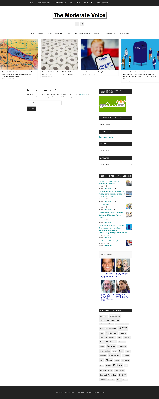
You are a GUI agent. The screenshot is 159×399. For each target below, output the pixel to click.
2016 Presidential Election (109, 320)
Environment (122, 342)
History (128, 351)
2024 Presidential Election (122, 324)
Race (126, 366)
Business (123, 333)
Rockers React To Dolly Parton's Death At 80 (122, 275)
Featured (111, 346)
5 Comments (108, 188)
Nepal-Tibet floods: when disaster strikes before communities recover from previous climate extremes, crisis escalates (18, 74)
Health (120, 351)
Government (122, 346)
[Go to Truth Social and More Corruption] (100, 54)
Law (101, 360)
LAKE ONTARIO (104, 204)
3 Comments (108, 201)
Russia (110, 370)
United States (111, 379)
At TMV (122, 328)
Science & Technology (108, 375)
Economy (104, 341)
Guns (114, 351)
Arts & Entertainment (108, 329)
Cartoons (103, 337)
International (115, 355)
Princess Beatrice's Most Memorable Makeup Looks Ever (122, 296)
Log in (103, 392)
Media (109, 360)
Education (113, 342)
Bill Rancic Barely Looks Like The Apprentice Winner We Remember (107, 276)
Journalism (126, 355)
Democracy (127, 337)
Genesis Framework (87, 392)
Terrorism (103, 380)
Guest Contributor (105, 351)
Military (116, 360)
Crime (119, 337)
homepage (83, 94)
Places (108, 366)
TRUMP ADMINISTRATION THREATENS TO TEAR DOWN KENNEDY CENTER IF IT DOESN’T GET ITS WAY (112, 194)
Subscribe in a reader (106, 137)
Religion (103, 370)
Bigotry (101, 333)
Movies (101, 366)
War (119, 379)
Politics (117, 365)
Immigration (103, 355)
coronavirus (112, 337)
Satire (116, 370)
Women (125, 379)
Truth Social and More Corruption (93, 72)
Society (122, 375)
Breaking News (111, 333)
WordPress (97, 392)
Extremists (102, 346)
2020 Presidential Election (106, 324)
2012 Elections (103, 316)
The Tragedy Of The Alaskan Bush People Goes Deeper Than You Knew (107, 297)
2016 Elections (115, 316)
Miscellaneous (125, 360)
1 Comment (108, 209)
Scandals (122, 370)
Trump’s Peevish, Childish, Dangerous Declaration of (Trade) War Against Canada (111, 215)
